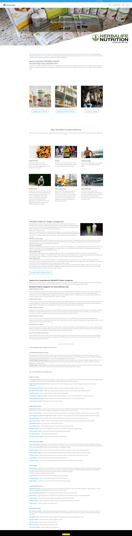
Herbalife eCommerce (84, 67)
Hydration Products (34, 393)
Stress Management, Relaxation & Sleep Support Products (43, 415)
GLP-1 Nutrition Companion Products (38, 396)
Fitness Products (33, 468)
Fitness (57, 161)
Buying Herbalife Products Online (66, 22)
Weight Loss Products (40, 111)
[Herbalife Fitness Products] (66, 152)
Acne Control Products (34, 527)
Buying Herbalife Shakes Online (40, 272)
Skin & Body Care (60, 189)
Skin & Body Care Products (35, 511)
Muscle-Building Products (35, 452)
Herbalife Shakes (116, 5)
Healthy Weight (86, 161)
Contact (128, 5)
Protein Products (33, 498)
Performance (33, 189)
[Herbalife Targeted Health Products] (92, 180)
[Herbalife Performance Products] (40, 180)
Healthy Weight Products (35, 379)
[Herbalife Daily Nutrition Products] (40, 152)
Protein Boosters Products (35, 401)
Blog (123, 5)
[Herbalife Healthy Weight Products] (92, 152)
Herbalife (64, 54)
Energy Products (33, 457)
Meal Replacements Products (36, 390)
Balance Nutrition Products (66, 111)
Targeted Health (86, 189)
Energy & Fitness (92, 111)
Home (109, 5)
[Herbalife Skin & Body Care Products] (66, 180)
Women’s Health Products (35, 413)
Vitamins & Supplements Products (37, 493)
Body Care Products (34, 524)
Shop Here (66, 27)
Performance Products (34, 444)
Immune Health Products (35, 423)
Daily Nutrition (33, 161)
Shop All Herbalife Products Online (66, 344)
